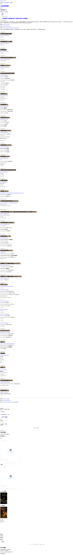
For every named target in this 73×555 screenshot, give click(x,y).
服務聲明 (44, 544)
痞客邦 (4, 414)
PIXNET (31, 544)
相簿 (2, 13)
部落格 (3, 14)
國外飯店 (6, 417)
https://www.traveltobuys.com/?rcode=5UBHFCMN (10, 27)
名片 (2, 15)
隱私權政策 (41, 544)
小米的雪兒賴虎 (4, 6)
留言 (6, 414)
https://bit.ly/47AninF (6, 24)
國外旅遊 (6, 416)
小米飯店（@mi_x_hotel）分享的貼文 (10, 488)
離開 (4, 553)
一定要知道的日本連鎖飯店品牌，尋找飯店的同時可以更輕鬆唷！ (15, 18)
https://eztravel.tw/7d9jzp (6, 26)
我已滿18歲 (2, 553)
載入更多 (2, 420)
